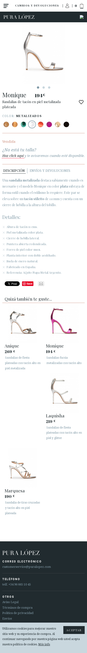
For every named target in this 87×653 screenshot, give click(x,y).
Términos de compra (17, 607)
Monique (55, 346)
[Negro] (66, 124)
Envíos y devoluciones (50, 170)
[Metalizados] (15, 124)
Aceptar (74, 630)
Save (29, 283)
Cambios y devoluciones (37, 5)
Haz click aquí (13, 156)
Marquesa (15, 490)
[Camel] (6, 124)
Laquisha (55, 416)
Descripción (14, 170)
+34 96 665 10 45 (20, 584)
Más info (44, 644)
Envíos (7, 618)
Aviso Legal (10, 602)
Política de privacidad (17, 613)
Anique (12, 346)
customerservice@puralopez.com (26, 567)
